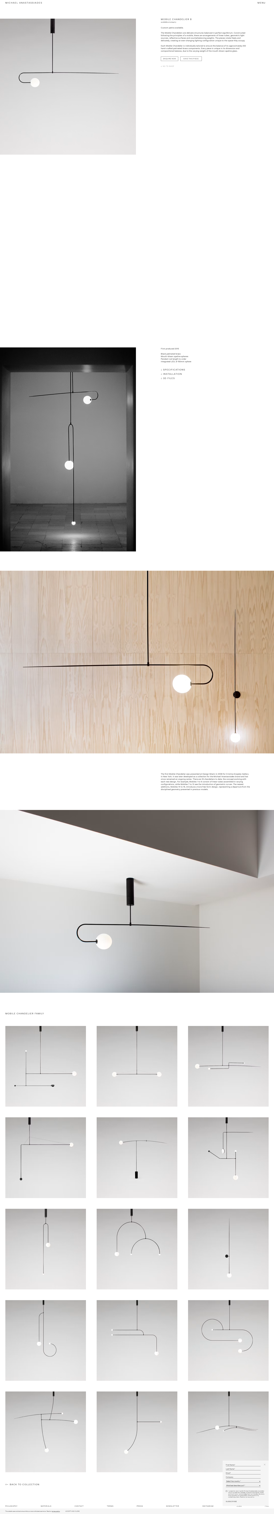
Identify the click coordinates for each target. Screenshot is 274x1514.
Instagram (208, 1506)
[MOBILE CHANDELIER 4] (45, 1157)
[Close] (264, 1464)
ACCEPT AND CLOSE (73, 1511)
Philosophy (11, 1506)
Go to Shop (168, 66)
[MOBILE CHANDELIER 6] (228, 1157)
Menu (261, 2)
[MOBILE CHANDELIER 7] (45, 1249)
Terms (110, 1506)
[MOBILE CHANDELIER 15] (137, 1431)
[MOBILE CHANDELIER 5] (137, 1157)
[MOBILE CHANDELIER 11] (45, 1340)
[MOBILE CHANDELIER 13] (228, 1340)
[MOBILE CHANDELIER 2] (137, 1066)
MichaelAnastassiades (23, 2)
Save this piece (191, 59)
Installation (172, 373)
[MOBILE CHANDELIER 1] (45, 1066)
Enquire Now (169, 59)
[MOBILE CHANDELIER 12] (137, 1340)
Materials (46, 1506)
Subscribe (231, 1501)
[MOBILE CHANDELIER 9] (137, 1249)
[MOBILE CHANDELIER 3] (228, 1066)
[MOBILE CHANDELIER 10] (228, 1249)
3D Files (169, 378)
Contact (79, 1506)
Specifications (174, 369)
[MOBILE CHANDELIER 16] (228, 1431)
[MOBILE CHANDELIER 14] (45, 1431)
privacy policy (56, 1511)
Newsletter (172, 1506)
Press (140, 1506)
